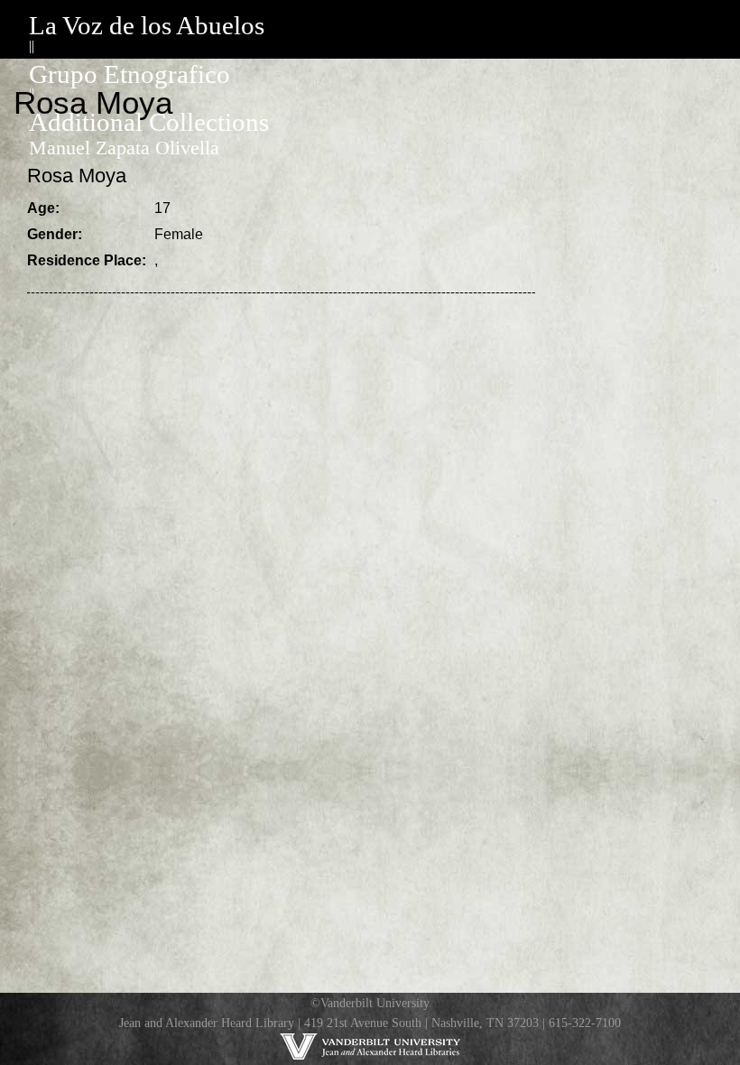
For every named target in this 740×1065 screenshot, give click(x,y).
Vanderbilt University (375, 1003)
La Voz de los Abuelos (146, 25)
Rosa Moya (76, 175)
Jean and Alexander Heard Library (206, 1022)
